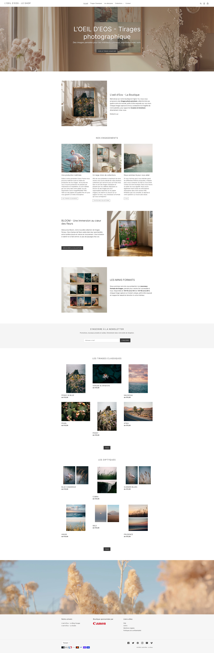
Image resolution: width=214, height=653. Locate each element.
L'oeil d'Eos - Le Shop (18, 3)
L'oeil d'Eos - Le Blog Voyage (70, 623)
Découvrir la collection (72, 248)
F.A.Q (126, 198)
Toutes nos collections (101, 200)
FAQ (124, 623)
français (65, 643)
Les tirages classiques (69, 198)
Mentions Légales (129, 628)
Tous (107, 447)
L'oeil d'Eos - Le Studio (68, 625)
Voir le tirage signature (107, 51)
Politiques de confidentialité (132, 630)
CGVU (125, 625)
